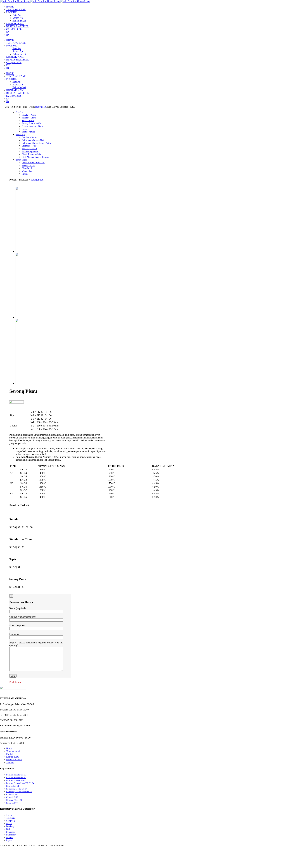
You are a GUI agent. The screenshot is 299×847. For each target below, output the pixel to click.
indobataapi (40, 106)
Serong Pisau (37, 179)
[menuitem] (10, 6)
